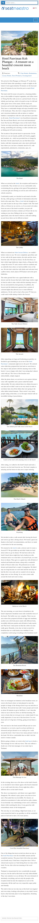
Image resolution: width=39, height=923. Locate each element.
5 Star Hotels (24, 73)
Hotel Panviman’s (14, 118)
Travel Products (17, 75)
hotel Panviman (8, 855)
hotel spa (28, 741)
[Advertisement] (20, 13)
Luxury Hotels (6, 75)
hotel (17, 183)
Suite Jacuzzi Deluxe (21, 252)
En (35, 8)
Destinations (32, 73)
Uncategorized (27, 75)
